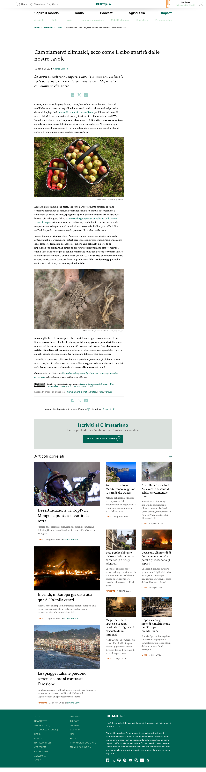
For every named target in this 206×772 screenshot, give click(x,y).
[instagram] (136, 760)
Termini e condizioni (81, 747)
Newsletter (40, 4)
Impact (166, 13)
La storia (75, 729)
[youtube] (130, 760)
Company (75, 716)
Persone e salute (163, 20)
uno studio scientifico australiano (75, 112)
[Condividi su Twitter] (79, 95)
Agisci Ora (137, 13)
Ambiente (39, 20)
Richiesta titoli (42, 743)
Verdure (108, 391)
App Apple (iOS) (42, 725)
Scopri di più (109, 409)
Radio (79, 13)
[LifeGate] (103, 4)
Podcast (106, 13)
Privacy (74, 738)
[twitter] (113, 760)
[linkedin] (142, 760)
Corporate (40, 747)
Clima (40, 539)
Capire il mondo (46, 13)
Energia (68, 20)
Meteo (93, 391)
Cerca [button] (55, 4)
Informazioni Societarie (83, 743)
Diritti (54, 20)
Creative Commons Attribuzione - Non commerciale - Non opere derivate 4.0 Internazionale (80, 385)
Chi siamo (75, 725)
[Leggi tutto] (170, 456)
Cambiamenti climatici (78, 391)
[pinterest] (119, 760)
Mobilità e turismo (120, 20)
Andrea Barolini (60, 68)
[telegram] (147, 760)
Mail (72, 734)
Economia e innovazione (92, 20)
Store (24, 4)
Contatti (74, 721)
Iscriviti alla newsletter (100, 438)
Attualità (39, 716)
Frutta (100, 391)
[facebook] (107, 760)
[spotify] (124, 760)
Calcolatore (41, 751)
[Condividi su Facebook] (72, 95)
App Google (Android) (46, 729)
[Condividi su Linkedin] (86, 95)
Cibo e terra (142, 20)
